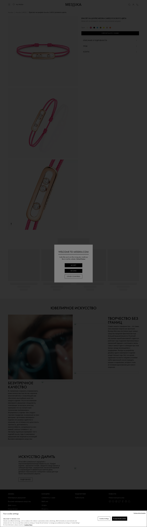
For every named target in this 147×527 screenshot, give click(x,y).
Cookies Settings (104, 518)
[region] (73, 518)
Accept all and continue (119, 518)
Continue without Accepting (140, 513)
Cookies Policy (28, 525)
